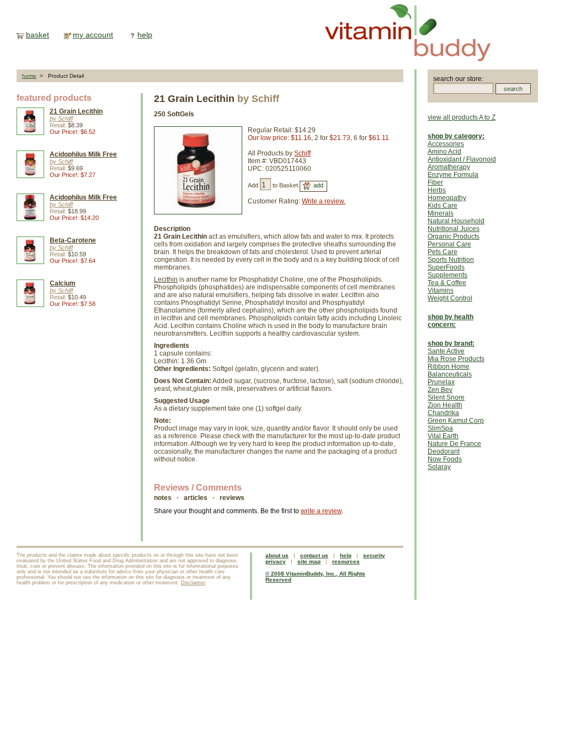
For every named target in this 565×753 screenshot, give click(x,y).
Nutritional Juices (453, 229)
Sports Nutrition (451, 259)
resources (346, 561)
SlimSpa (440, 428)
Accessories (446, 144)
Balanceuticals (450, 374)
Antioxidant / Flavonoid (462, 159)
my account (93, 34)
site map (309, 561)
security (374, 555)
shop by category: (456, 136)
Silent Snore (446, 397)
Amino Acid (444, 151)
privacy (275, 561)
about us (277, 555)
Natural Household (456, 221)
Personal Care (449, 244)
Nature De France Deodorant (454, 447)
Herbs (437, 190)
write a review (321, 511)
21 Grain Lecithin (76, 111)
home (29, 76)
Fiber (435, 182)
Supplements (447, 275)
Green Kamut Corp (456, 420)
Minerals (441, 213)
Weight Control (450, 298)
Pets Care (442, 252)
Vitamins (441, 290)
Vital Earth (443, 436)
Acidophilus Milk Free (83, 154)
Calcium (63, 283)
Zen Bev (440, 390)
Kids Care (442, 205)
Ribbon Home (449, 366)
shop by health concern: (450, 321)
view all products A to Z (461, 117)
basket (37, 34)
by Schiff (61, 118)
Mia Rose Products (456, 359)
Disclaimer (193, 582)
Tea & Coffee (447, 283)
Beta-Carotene (73, 240)
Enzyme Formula (453, 175)
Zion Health (445, 405)
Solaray (439, 467)
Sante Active (446, 351)
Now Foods (445, 459)
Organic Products (453, 236)
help (144, 34)
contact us (314, 555)
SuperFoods (446, 267)
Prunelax (441, 382)
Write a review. (323, 201)
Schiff (302, 153)
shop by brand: (451, 343)
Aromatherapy (449, 167)
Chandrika (443, 413)
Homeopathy (447, 198)
